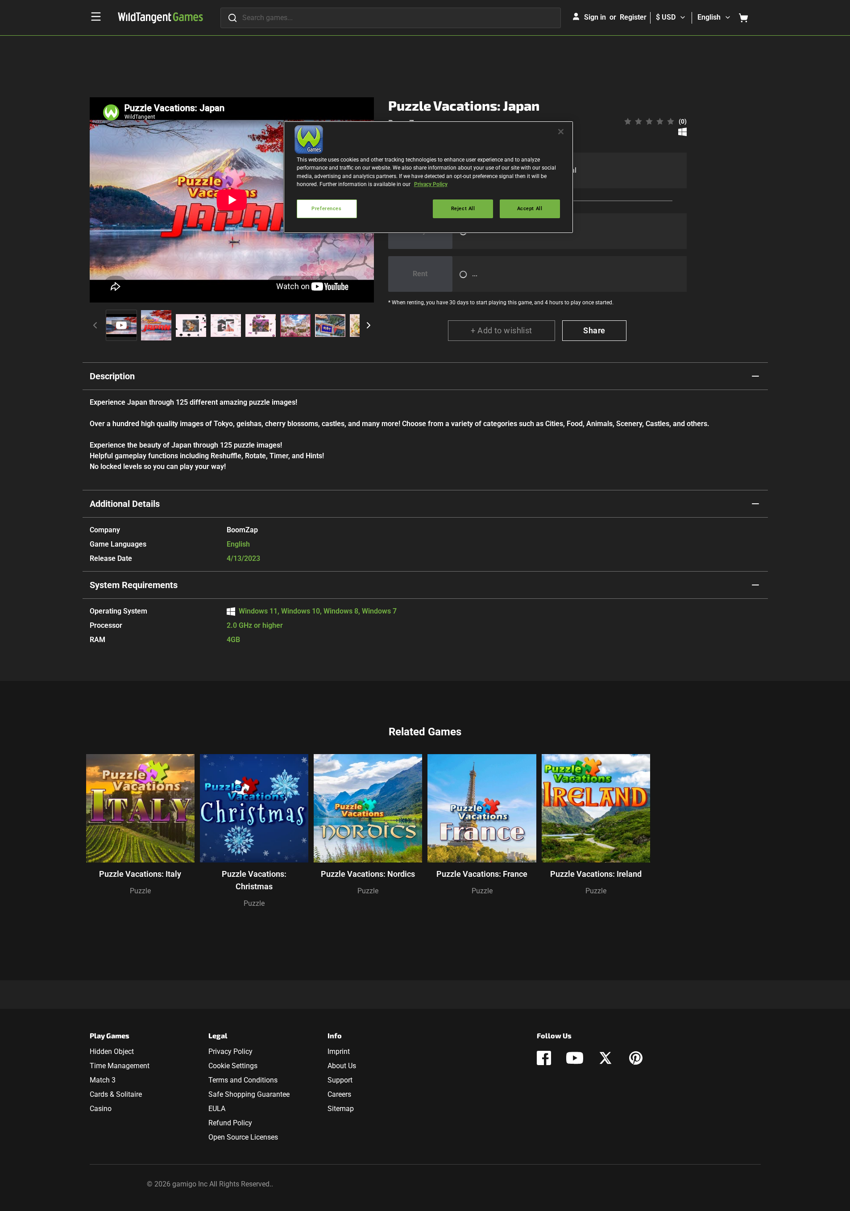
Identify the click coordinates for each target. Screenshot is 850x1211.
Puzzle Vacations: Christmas (254, 880)
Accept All (530, 208)
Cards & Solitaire (116, 1094)
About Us (342, 1066)
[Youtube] (574, 1057)
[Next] (368, 325)
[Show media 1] (121, 325)
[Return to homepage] (160, 17)
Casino (101, 1108)
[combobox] (390, 18)
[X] (605, 1058)
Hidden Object (112, 1051)
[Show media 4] (225, 325)
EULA (216, 1108)
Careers (339, 1094)
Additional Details (125, 503)
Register (633, 17)
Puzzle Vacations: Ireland (596, 874)
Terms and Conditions (243, 1080)
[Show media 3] (191, 325)
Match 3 (103, 1080)
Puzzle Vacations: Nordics (368, 874)
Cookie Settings (232, 1066)
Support (340, 1080)
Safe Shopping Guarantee (249, 1094)
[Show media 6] (295, 325)
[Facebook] (544, 1058)
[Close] (561, 131)
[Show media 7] (330, 325)
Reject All (463, 208)
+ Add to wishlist (501, 330)
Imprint (339, 1051)
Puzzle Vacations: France (481, 874)
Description (112, 376)
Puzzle (140, 891)
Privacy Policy (230, 1051)
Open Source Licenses (243, 1137)
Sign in (595, 17)
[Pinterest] (636, 1058)
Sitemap (341, 1108)
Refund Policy (230, 1123)
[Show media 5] (260, 325)
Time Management (119, 1066)
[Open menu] (96, 16)
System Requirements (134, 585)
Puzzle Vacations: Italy (140, 874)
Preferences (326, 208)
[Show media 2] (156, 325)
